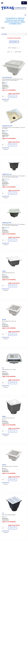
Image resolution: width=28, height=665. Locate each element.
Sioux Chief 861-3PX (7, 77)
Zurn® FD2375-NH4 (6, 222)
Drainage (3, 27)
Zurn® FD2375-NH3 (6, 174)
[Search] (25, 15)
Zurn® (4, 271)
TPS (3, 368)
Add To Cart (13, 96)
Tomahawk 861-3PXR (7, 125)
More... (16, 177)
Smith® (4, 319)
